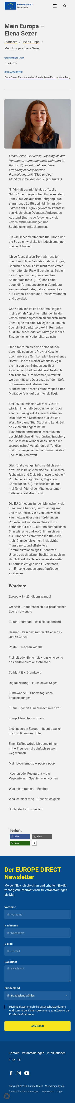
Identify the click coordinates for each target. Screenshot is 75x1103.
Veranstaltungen (33, 1053)
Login (59, 1091)
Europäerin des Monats (30, 77)
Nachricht (10, 962)
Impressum (48, 1091)
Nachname (11, 925)
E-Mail (8, 943)
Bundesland (12, 988)
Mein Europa (31, 42)
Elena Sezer (10, 77)
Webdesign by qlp (54, 1086)
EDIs (12, 1060)
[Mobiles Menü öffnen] (55, 5)
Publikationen (56, 1053)
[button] (20, 836)
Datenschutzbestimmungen (24, 1091)
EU (19, 1060)
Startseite (10, 42)
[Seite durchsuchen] (65, 6)
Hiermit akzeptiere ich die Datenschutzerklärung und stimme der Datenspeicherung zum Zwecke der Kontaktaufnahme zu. (39, 1010)
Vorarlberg (64, 77)
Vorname (10, 907)
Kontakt (14, 1053)
